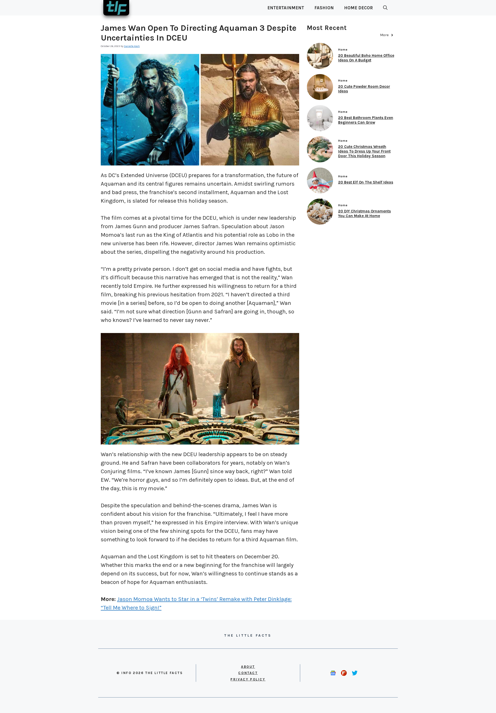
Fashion (324, 7)
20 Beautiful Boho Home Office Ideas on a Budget (366, 57)
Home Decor (358, 7)
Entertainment (285, 7)
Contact (248, 673)
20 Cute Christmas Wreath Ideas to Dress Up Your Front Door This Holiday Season (364, 151)
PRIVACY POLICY (247, 679)
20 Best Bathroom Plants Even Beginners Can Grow (365, 120)
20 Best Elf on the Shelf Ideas (365, 182)
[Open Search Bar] (385, 7)
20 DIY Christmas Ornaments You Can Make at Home (364, 213)
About (248, 667)
